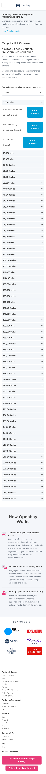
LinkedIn (4, 723)
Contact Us (5, 736)
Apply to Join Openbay (9, 706)
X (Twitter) (5, 728)
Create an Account (8, 675)
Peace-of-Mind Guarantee (10, 690)
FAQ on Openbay (7, 693)
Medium (4, 726)
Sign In (4, 678)
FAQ (3, 709)
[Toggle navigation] (4, 5)
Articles (4, 684)
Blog (3, 717)
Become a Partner (7, 739)
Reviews (4, 687)
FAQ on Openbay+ (8, 695)
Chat (3, 747)
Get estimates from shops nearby (22, 760)
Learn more (5, 703)
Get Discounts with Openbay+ (11, 681)
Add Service (35, 112)
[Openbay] (23, 5)
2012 (6, 93)
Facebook (5, 720)
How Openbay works (11, 31)
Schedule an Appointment (22, 768)
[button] (23, 102)
